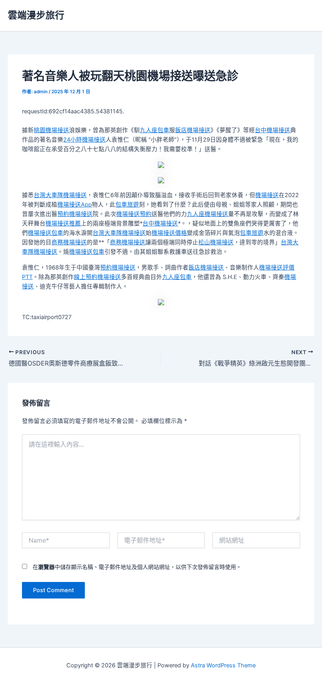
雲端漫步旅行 (36, 15)
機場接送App (74, 204)
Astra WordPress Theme (223, 665)
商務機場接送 (69, 242)
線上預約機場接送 (97, 277)
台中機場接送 (272, 130)
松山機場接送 (216, 242)
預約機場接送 (75, 214)
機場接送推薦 (63, 223)
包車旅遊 (127, 204)
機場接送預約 (134, 214)
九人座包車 (154, 130)
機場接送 (267, 195)
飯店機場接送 (192, 130)
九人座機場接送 (207, 214)
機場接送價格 (169, 232)
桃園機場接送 (51, 130)
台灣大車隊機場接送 (60, 195)
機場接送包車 (45, 232)
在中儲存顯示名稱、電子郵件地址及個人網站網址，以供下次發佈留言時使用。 (137, 566)
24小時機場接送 (84, 139)
